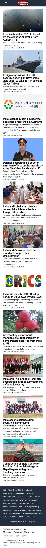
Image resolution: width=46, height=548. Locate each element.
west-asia (23, 500)
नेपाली (26, 521)
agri (40, 513)
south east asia (15, 513)
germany (28, 497)
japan (27, 507)
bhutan (26, 503)
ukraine (11, 490)
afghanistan (34, 500)
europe (29, 493)
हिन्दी (19, 521)
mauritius (14, 500)
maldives (34, 503)
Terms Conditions (27, 543)
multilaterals (20, 510)
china (21, 507)
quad (5, 513)
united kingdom (9, 497)
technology (23, 517)
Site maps (23, 529)
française (14, 521)
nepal (5, 507)
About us (6, 543)
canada (28, 490)
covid (6, 517)
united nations (34, 510)
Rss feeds (6, 529)
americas (19, 490)
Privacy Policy (15, 543)
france (20, 497)
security (13, 517)
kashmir (26, 513)
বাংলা (22, 521)
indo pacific (8, 510)
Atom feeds (15, 529)
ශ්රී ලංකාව (32, 521)
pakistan (6, 503)
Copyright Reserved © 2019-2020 (14, 540)
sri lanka (13, 507)
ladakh (34, 513)
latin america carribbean (13, 493)
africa (6, 500)
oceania (34, 507)
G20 (4, 490)
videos (32, 517)
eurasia (37, 497)
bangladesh (17, 503)
